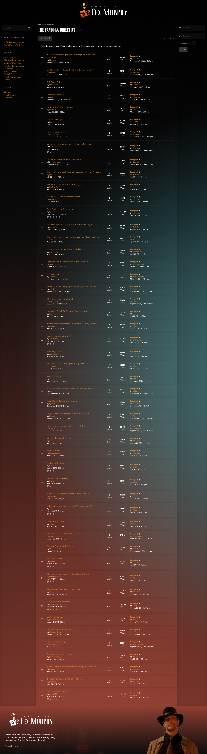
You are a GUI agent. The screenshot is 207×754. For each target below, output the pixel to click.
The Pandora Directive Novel (60, 299)
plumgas (136, 549)
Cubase (136, 289)
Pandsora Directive (55, 94)
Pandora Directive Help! (57, 478)
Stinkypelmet (54, 187)
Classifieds (8, 98)
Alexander (137, 97)
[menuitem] (8, 746)
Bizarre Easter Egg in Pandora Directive (64, 196)
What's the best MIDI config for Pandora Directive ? (70, 70)
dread (51, 524)
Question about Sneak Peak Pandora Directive (67, 261)
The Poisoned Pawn (13, 77)
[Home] (103, 10)
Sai (50, 239)
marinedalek (138, 213)
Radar (135, 391)
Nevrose (52, 60)
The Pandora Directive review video (63, 534)
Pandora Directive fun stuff (59, 629)
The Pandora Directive (14, 66)
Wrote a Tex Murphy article (59, 438)
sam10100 (53, 694)
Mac (134, 379)
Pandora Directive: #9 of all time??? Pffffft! (66, 426)
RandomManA (55, 536)
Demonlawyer (138, 264)
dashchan (136, 227)
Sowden (136, 326)
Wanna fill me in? (54, 376)
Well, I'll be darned (55, 617)
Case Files (8, 53)
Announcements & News (14, 38)
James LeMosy (55, 576)
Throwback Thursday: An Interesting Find (65, 184)
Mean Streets (10, 57)
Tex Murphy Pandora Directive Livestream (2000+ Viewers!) (73, 237)
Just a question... (54, 274)
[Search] (29, 28)
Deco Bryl (136, 562)
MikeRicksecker (55, 549)
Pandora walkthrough (56, 642)
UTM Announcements (14, 42)
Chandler (136, 148)
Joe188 (51, 122)
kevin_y (52, 110)
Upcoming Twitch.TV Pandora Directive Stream (68, 311)
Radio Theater (10, 71)
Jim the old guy (138, 276)
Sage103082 (54, 264)
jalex (51, 97)
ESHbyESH (53, 85)
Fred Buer (136, 453)
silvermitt (136, 162)
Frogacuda (137, 428)
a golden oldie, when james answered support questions (72, 666)
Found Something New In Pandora (62, 401)
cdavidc (136, 301)
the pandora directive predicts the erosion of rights (70, 224)
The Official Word (12, 45)
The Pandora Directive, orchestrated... (64, 589)
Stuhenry (53, 481)
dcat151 (52, 289)
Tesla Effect (9, 74)
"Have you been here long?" (59, 601)
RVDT (51, 466)
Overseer (8, 68)
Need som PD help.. (55, 521)
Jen (50, 175)
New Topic (44, 38)
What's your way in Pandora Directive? (64, 159)
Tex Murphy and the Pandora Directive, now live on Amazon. (74, 172)
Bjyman (52, 212)
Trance (7, 80)
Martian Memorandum (14, 60)
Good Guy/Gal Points (56, 691)
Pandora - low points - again (59, 654)
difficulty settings (54, 119)
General (7, 92)
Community (8, 87)
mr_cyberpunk (138, 403)
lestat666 (136, 441)
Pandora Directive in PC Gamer (61, 546)
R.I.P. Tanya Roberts (55, 82)
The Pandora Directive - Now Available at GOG (68, 574)
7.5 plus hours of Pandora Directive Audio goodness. (70, 388)
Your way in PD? (54, 351)
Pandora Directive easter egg (60, 107)
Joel (134, 496)
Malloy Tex (53, 301)
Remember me (185, 43)
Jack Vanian (137, 536)
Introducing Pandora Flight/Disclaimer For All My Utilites (71, 323)
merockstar (54, 227)
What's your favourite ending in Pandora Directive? (69, 144)
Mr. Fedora (53, 134)
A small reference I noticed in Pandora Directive (68, 493)
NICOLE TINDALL (54, 558)
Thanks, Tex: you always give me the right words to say (71, 286)
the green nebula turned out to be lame (65, 249)
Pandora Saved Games (57, 132)
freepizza (53, 379)
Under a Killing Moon (13, 63)
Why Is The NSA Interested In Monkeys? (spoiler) (68, 413)
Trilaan (135, 510)
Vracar (52, 277)
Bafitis (135, 482)
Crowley (52, 496)
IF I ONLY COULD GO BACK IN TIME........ (64, 679)
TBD (51, 509)
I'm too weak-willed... (56, 463)
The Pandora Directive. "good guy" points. (65, 363)
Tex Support (10, 95)
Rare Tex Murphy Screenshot (60, 209)
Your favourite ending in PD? (59, 336)
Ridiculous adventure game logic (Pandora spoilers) (69, 506)
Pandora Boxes (53, 450)
